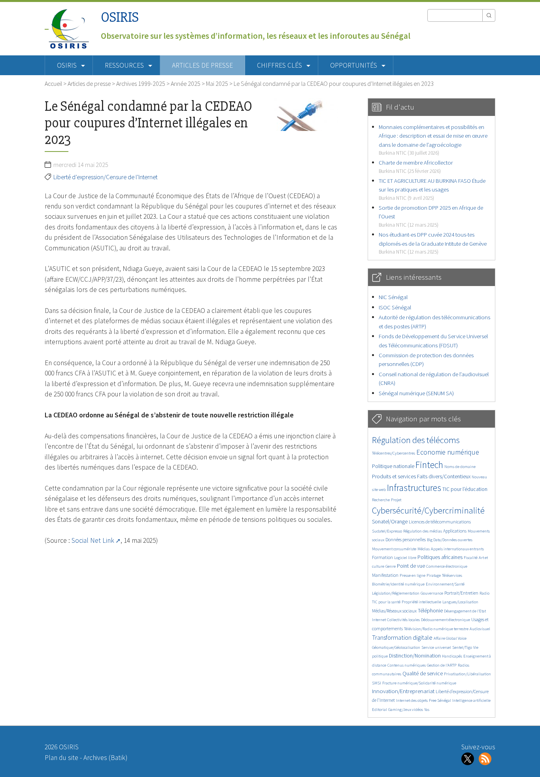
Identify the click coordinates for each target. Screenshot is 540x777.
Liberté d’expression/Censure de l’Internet (105, 177)
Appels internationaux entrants (457, 548)
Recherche (381, 499)
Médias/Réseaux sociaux (394, 611)
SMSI (376, 683)
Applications (454, 531)
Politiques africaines (440, 557)
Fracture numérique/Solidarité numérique (419, 683)
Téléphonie (430, 610)
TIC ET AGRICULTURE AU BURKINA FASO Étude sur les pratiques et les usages (432, 189)
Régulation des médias (422, 531)
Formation (382, 557)
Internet (379, 619)
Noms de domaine (460, 466)
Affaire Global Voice (450, 638)
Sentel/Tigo (462, 647)
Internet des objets (412, 700)
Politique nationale (393, 466)
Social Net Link (93, 540)
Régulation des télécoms (416, 439)
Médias (423, 548)
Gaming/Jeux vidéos (405, 709)
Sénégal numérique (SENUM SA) (416, 393)
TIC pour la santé (386, 602)
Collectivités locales (403, 619)
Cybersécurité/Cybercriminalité (428, 510)
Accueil (53, 83)
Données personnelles (405, 539)
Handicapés (452, 656)
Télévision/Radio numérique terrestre (436, 628)
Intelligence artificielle (471, 700)
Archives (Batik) (105, 757)
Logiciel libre (405, 557)
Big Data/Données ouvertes (449, 539)
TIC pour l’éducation (464, 489)
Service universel (436, 647)
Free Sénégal (440, 700)
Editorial (379, 709)
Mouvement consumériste (394, 548)
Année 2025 (185, 83)
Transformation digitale (402, 637)
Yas (426, 709)
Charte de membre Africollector (416, 166)
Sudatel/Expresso (387, 531)
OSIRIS (120, 17)
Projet (396, 499)
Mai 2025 (217, 83)
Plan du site (61, 757)
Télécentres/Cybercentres (393, 453)
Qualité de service (422, 673)
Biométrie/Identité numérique (398, 584)
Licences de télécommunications (440, 522)
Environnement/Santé (445, 584)
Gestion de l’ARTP (442, 665)
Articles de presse (202, 65)
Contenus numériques (406, 665)
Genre (390, 566)
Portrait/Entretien (461, 593)
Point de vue (411, 566)
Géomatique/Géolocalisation (396, 647)
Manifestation (385, 575)
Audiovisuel (480, 628)
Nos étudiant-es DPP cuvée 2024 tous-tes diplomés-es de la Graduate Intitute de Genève (433, 243)
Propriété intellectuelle (421, 602)
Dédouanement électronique (445, 619)
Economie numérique (447, 452)
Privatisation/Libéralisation (467, 674)
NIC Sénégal (393, 297)
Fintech (429, 465)
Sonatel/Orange (390, 521)
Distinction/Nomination (415, 655)
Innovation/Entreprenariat (403, 691)
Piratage (434, 575)
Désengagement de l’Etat (465, 611)
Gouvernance (432, 593)
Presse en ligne (412, 575)
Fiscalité (471, 557)
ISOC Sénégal (395, 307)
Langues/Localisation (460, 602)
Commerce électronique (446, 566)
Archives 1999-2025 (140, 83)
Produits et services (394, 476)
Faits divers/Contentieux (443, 476)
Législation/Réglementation (395, 593)
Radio (484, 593)
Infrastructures (414, 487)
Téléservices (452, 575)
